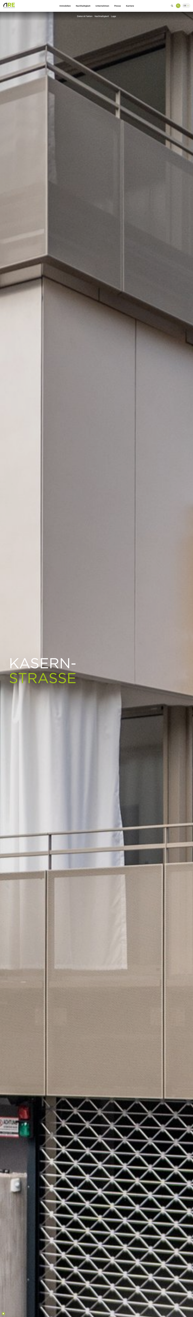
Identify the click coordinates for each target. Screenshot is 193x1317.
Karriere (130, 6)
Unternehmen (102, 6)
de (187, 5)
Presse (117, 6)
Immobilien (65, 6)
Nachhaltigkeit (83, 6)
